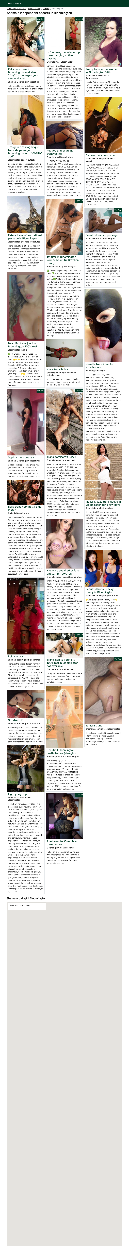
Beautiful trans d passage (102, 235)
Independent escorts (16, 8)
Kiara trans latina (57, 369)
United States (34, 8)
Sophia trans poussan (21, 457)
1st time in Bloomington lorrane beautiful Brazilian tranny (63, 260)
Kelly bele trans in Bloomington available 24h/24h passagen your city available (23, 74)
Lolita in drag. (16, 656)
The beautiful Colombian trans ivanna (62, 843)
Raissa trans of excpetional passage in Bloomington (25, 237)
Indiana (46, 8)
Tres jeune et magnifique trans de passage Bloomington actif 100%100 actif (25, 151)
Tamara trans (94, 725)
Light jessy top (17, 794)
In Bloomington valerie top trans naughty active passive (63, 55)
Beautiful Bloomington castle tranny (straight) (61, 751)
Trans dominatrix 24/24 (61, 456)
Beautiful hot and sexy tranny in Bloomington (100, 591)
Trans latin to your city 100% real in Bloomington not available (62, 663)
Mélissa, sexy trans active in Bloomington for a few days (103, 503)
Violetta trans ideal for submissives (100, 366)
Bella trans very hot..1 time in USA (24, 508)
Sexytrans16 (15, 720)
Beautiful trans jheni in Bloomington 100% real (22, 345)
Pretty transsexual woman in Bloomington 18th (102, 71)
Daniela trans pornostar (100, 155)
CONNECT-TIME (14, 3)
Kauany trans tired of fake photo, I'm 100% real (63, 572)
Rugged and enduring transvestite (60, 152)
